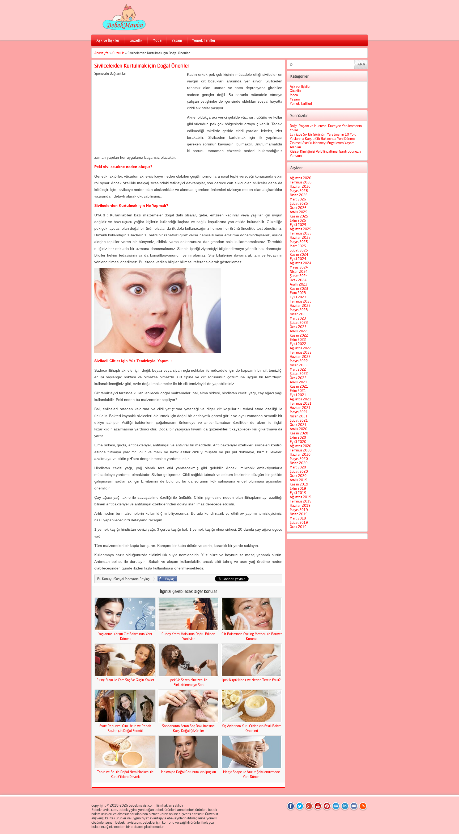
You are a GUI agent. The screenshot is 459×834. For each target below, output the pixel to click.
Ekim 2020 (298, 437)
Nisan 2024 (299, 271)
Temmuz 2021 (301, 403)
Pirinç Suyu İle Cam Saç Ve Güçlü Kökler (125, 680)
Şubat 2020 (299, 471)
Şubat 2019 (299, 522)
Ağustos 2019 (300, 497)
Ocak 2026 (298, 208)
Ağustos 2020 (300, 446)
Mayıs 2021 (299, 412)
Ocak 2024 (298, 280)
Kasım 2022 (299, 335)
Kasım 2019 (299, 484)
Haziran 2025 (300, 237)
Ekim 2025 (298, 220)
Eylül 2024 (298, 259)
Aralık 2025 (298, 212)
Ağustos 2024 (300, 263)
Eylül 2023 (298, 297)
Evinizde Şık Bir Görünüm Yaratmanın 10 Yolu (323, 134)
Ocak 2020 (298, 475)
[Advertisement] (139, 113)
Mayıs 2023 (299, 310)
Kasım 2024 (299, 254)
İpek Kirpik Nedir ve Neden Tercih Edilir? (251, 680)
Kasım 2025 (299, 216)
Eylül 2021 (298, 395)
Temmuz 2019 (301, 501)
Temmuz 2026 (301, 182)
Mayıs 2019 (299, 510)
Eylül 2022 (298, 344)
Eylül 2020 (298, 441)
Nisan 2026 (299, 195)
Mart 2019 (298, 518)
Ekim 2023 (298, 293)
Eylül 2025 (298, 225)
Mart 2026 (298, 199)
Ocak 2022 (298, 378)
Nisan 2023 (299, 314)
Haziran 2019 (300, 505)
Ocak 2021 (298, 424)
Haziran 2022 (300, 356)
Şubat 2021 (299, 420)
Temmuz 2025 (301, 233)
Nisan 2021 (299, 416)
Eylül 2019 (298, 493)
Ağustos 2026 (300, 178)
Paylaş (167, 578)
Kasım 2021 (299, 386)
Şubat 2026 (299, 203)
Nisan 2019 (299, 514)
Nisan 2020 (299, 463)
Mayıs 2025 (299, 242)
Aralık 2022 (298, 331)
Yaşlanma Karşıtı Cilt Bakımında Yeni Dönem (322, 138)
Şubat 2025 (299, 250)
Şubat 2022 (299, 373)
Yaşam (177, 40)
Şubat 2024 (299, 276)
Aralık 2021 (298, 382)
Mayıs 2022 (299, 361)
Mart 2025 (298, 246)
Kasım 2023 (299, 288)
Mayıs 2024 (299, 267)
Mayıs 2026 (299, 190)
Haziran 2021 (300, 407)
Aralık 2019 (298, 480)
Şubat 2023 (299, 322)
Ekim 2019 (298, 488)
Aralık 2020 (298, 429)
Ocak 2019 (298, 527)
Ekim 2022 (298, 339)
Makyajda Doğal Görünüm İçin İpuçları (188, 772)
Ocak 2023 (298, 327)
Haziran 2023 (300, 305)
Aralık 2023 (298, 284)
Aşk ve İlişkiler (108, 40)
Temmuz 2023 (301, 301)
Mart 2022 (298, 369)
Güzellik (136, 40)
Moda (157, 40)
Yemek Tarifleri (204, 40)
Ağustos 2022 (300, 348)
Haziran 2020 (300, 454)
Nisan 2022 (299, 365)
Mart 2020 (298, 467)
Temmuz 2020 (301, 450)
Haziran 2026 (300, 186)
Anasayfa (101, 53)
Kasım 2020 (299, 433)
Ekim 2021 (298, 390)
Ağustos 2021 (300, 399)
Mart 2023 (298, 318)
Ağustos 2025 (300, 229)
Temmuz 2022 (301, 352)
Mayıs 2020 (299, 458)
